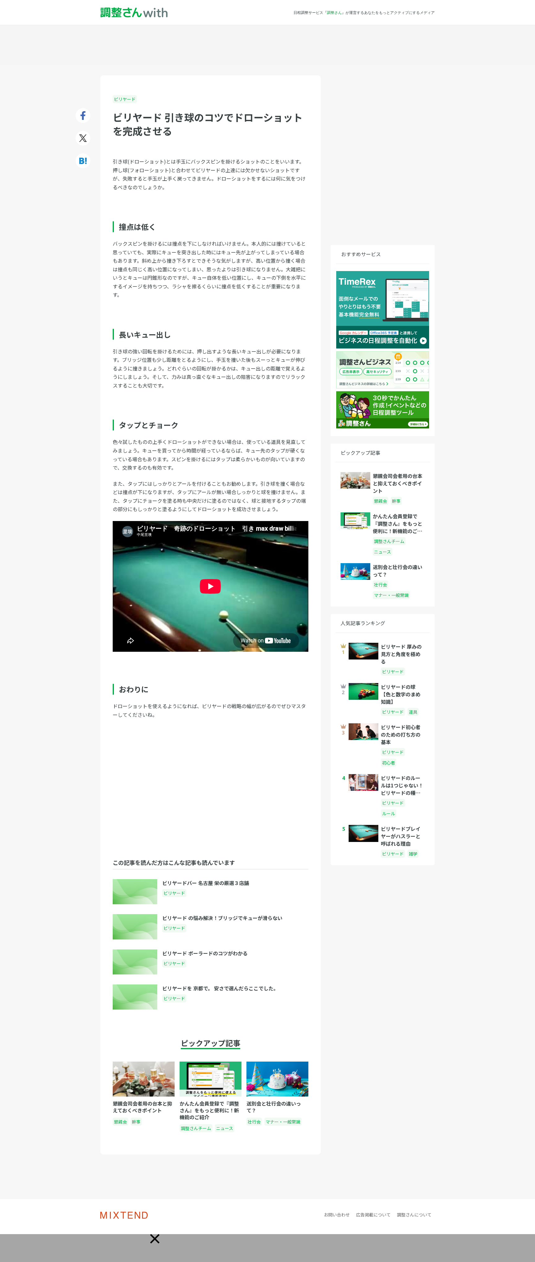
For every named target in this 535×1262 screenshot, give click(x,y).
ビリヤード (125, 99)
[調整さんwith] (133, 12)
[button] (154, 1238)
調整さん (334, 12)
